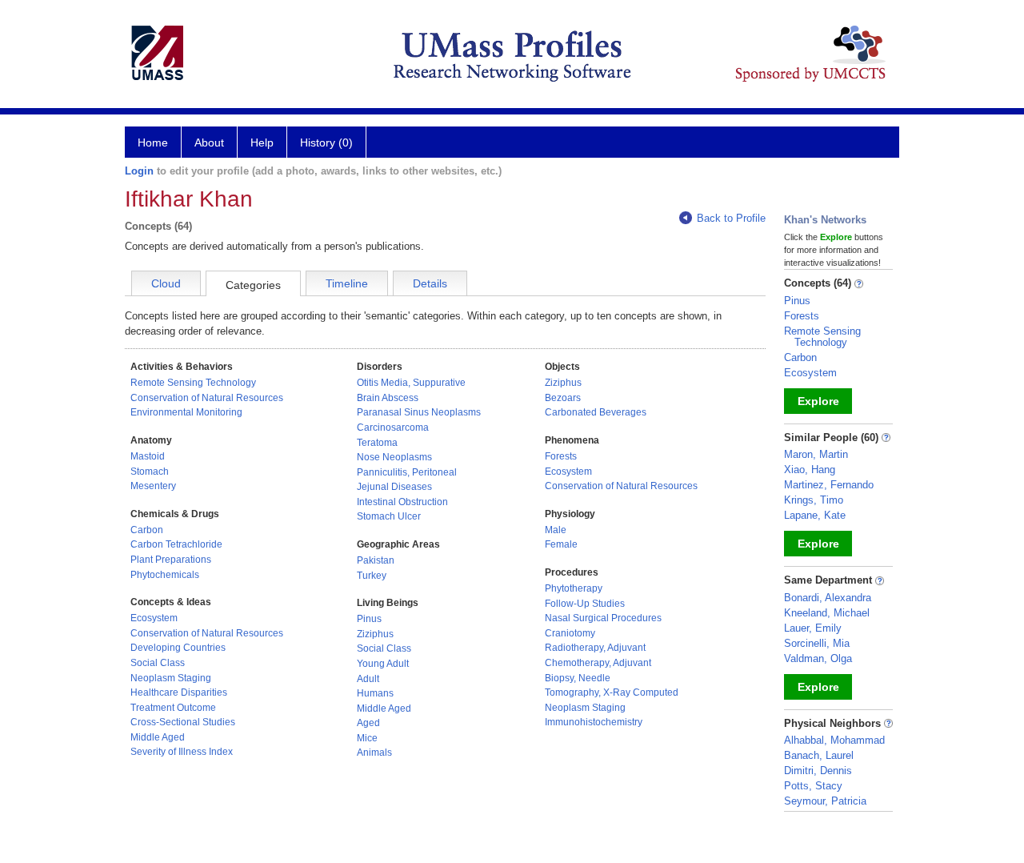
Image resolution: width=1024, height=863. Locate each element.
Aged (368, 723)
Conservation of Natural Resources (206, 397)
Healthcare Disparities (178, 692)
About (209, 142)
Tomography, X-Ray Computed (611, 692)
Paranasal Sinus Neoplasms (419, 412)
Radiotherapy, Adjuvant (595, 647)
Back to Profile (731, 218)
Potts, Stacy (813, 786)
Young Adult (383, 663)
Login (139, 171)
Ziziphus (375, 634)
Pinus (369, 618)
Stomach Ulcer (389, 516)
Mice (367, 738)
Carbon (146, 530)
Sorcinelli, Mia (817, 643)
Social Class (157, 662)
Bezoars (563, 397)
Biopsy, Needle (577, 678)
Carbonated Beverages (595, 412)
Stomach (149, 471)
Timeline (347, 283)
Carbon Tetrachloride (176, 544)
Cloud (166, 283)
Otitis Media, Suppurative (411, 382)
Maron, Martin (816, 454)
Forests (561, 456)
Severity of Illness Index (181, 751)
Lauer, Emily (813, 628)
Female (561, 544)
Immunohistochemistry (593, 722)
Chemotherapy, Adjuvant (598, 662)
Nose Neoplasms (394, 457)
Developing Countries (178, 647)
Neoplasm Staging (170, 678)
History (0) (326, 142)
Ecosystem (154, 618)
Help (262, 142)
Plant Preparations (170, 559)
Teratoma (377, 442)
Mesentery (153, 486)
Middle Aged (157, 737)
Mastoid (147, 456)
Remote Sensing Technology (193, 382)
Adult (368, 678)
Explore (818, 401)
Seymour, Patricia (825, 801)
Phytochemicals (164, 574)
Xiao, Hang (809, 470)
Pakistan (375, 560)
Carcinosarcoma (393, 427)
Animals (374, 752)
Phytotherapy (573, 588)
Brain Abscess (387, 397)
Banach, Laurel (819, 755)
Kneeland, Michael (827, 613)
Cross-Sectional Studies (182, 722)
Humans (375, 693)
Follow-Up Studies (585, 603)
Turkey (371, 575)
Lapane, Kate (815, 515)
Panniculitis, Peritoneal (407, 472)
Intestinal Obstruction (402, 502)
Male (555, 530)
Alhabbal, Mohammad (834, 740)
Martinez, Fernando (829, 485)
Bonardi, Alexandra (827, 598)
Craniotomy (570, 633)
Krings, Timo (813, 500)
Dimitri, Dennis (818, 771)
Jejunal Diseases (394, 486)
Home (153, 142)
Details (430, 283)
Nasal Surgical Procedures (603, 618)
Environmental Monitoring (186, 412)
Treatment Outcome (173, 707)
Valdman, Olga (818, 658)
